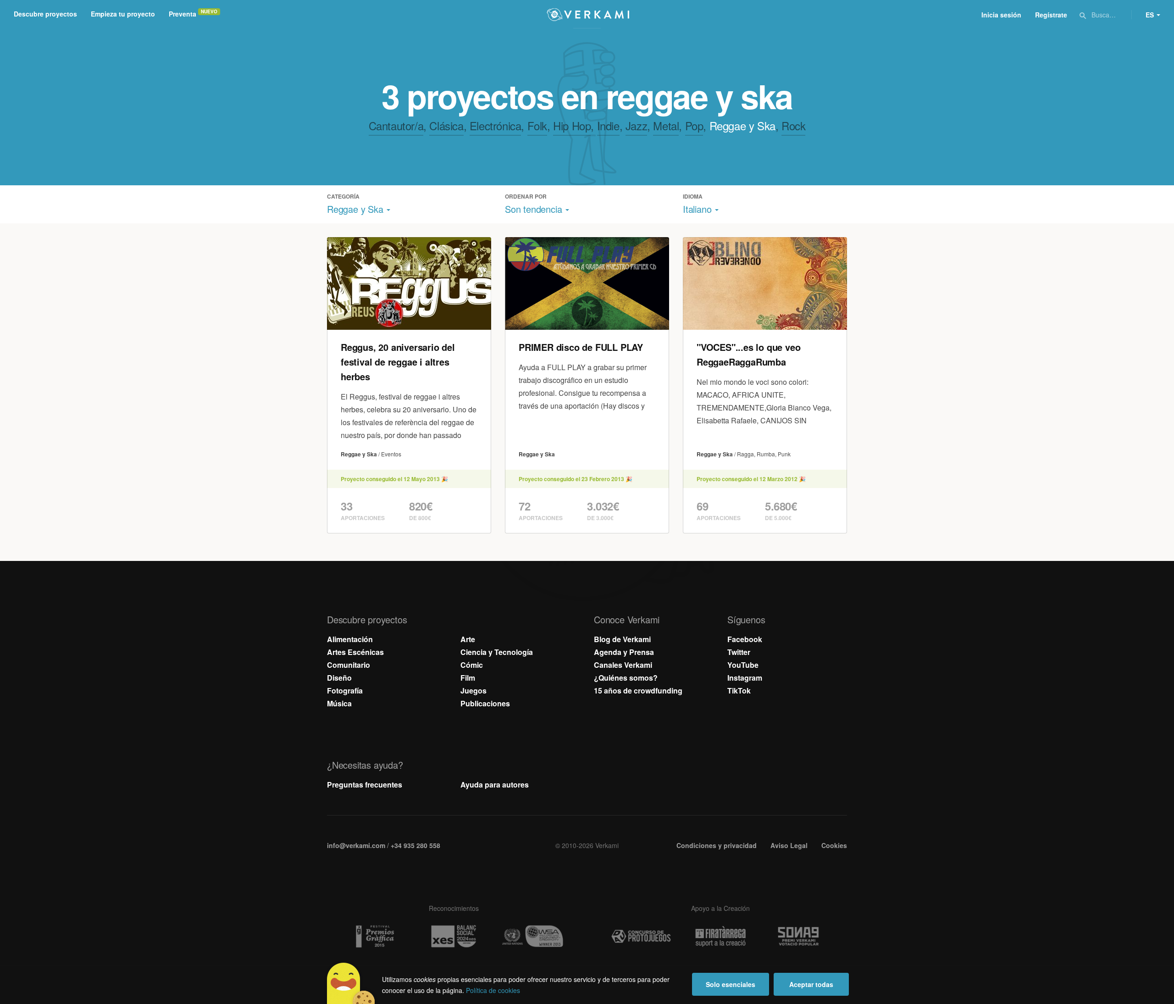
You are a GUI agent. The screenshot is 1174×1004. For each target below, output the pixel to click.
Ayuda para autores (494, 784)
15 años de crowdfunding (638, 690)
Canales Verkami (623, 665)
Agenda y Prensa (624, 652)
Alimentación (350, 639)
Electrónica (495, 125)
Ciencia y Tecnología (496, 652)
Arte (467, 639)
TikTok (739, 690)
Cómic (471, 665)
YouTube (743, 665)
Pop (694, 125)
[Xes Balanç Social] (453, 936)
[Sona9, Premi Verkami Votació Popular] (799, 936)
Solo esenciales (730, 984)
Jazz (636, 125)
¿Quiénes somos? (626, 677)
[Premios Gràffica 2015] (374, 936)
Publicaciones (485, 703)
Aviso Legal (789, 845)
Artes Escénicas (355, 652)
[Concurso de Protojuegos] (641, 936)
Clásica (446, 125)
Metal (666, 125)
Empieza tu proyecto (123, 13)
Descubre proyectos (45, 13)
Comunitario (348, 665)
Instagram (744, 677)
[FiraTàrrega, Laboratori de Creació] (720, 936)
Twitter (738, 652)
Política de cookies (493, 990)
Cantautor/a (396, 125)
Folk (537, 125)
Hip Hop (572, 125)
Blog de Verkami (622, 639)
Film (467, 677)
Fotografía (345, 690)
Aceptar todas (811, 984)
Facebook (744, 639)
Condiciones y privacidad (716, 845)
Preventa (182, 13)
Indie (608, 125)
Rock (793, 125)
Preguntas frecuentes (364, 784)
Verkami (588, 15)
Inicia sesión (1001, 14)
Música (339, 703)
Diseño (339, 677)
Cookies (834, 845)
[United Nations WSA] (532, 936)
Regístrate (1051, 14)
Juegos (473, 690)
